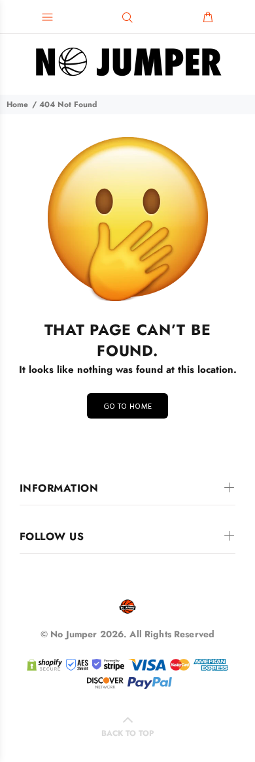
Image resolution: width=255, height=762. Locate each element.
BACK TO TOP (127, 733)
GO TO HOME (127, 406)
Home (17, 104)
